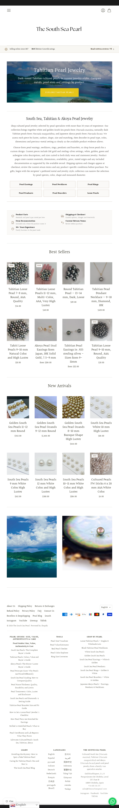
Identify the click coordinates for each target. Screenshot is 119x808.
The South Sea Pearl (21, 625)
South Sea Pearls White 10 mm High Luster (101, 427)
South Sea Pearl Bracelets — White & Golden (94, 679)
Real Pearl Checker (59, 648)
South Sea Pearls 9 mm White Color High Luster (18, 485)
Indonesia (68, 765)
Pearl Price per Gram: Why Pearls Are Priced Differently (24, 672)
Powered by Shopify (39, 625)
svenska (67, 785)
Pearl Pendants (26, 193)
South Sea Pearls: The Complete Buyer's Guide (24, 652)
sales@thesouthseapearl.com (94, 789)
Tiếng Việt (67, 773)
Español (51, 758)
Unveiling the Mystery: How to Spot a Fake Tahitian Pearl (24, 756)
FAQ (39, 611)
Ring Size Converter (59, 656)
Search (48, 616)
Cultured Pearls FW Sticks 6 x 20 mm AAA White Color (101, 485)
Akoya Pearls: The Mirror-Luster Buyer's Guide (24, 665)
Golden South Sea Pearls (94, 655)
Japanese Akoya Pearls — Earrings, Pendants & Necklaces (94, 686)
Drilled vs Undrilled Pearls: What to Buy (24, 728)
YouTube (23, 621)
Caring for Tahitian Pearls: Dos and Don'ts (24, 763)
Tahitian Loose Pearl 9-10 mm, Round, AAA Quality (101, 351)
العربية (68, 758)
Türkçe (68, 789)
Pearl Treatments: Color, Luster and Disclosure (24, 693)
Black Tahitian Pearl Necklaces (95, 648)
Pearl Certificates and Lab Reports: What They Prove (24, 734)
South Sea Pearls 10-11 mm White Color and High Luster (73, 485)
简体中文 (68, 762)
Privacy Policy (28, 611)
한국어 (68, 754)
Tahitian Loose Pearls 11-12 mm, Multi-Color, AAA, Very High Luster (45, 297)
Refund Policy (13, 611)
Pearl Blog (37, 616)
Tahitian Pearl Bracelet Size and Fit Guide (24, 707)
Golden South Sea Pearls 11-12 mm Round (18, 427)
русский (51, 762)
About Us (11, 606)
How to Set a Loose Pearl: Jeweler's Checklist (24, 714)
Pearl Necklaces (59, 184)
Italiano (51, 765)
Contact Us (49, 611)
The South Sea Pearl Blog (24, 768)
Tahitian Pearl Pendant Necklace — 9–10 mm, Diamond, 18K (101, 297)
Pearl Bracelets (59, 193)
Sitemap (33, 621)
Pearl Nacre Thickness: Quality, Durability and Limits (24, 686)
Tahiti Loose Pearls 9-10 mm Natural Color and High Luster (18, 351)
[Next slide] (108, 82)
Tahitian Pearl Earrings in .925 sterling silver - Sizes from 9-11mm (73, 353)
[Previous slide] (10, 82)
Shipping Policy (25, 606)
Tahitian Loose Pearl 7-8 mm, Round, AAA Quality (18, 295)
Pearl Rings (93, 184)
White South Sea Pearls (94, 651)
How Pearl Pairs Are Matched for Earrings (24, 721)
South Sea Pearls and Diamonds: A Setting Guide (24, 700)
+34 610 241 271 (94, 785)
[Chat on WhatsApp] (112, 801)
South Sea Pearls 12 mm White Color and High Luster (45, 485)
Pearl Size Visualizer (59, 641)
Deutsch (51, 769)
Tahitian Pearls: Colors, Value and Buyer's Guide (24, 659)
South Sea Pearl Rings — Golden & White (94, 672)
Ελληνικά (68, 777)
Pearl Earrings (26, 184)
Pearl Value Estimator (59, 645)
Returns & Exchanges (45, 606)
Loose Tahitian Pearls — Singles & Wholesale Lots (94, 643)
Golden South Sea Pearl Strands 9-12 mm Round (46, 427)
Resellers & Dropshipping (18, 616)
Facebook (95, 793)
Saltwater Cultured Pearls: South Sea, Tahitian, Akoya (24, 741)
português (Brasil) (51, 787)
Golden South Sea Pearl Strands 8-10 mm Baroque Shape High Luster (73, 431)
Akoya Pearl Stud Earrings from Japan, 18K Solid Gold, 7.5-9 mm (46, 351)
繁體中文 (68, 769)
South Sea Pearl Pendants (94, 666)
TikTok (43, 621)
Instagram (11, 621)
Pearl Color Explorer (59, 652)
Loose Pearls (93, 193)
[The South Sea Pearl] (59, 29)
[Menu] (9, 10)
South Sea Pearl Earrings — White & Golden (95, 661)
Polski (67, 781)
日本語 (51, 781)
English (104, 607)
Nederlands (51, 773)
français (51, 777)
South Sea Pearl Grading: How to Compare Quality (24, 679)
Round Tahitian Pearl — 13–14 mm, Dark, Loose (73, 293)
